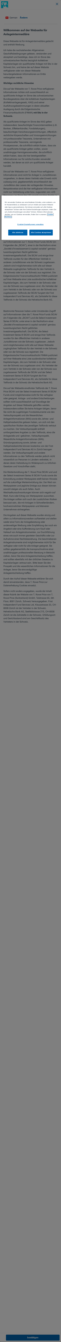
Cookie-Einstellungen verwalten (30, 224)
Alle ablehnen (17, 232)
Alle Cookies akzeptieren (41, 232)
